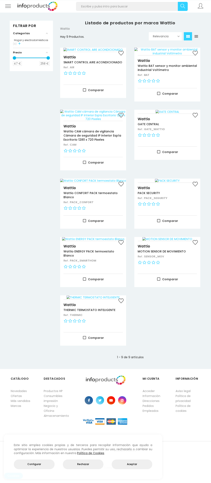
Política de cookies (183, 408)
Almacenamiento (56, 416)
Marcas (16, 406)
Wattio (69, 57)
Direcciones (151, 401)
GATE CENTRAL (148, 124)
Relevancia (161, 36)
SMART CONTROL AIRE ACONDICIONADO (92, 62)
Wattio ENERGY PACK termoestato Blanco (88, 253)
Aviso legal (183, 391)
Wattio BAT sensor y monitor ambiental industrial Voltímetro (167, 68)
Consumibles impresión (53, 398)
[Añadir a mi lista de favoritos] (121, 53)
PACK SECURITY (149, 193)
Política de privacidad (183, 398)
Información (151, 396)
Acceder (149, 391)
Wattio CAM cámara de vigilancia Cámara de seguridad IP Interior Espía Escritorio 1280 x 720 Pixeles (92, 135)
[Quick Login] (201, 6)
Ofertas (16, 396)
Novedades (19, 391)
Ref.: (66, 67)
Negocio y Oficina (51, 408)
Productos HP (53, 391)
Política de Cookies (90, 453)
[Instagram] (122, 400)
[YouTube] (111, 400)
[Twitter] (100, 400)
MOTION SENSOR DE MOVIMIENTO (162, 251)
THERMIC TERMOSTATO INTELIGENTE (89, 310)
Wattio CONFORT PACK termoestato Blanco (90, 195)
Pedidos (148, 406)
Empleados (150, 411)
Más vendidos (20, 401)
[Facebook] (89, 400)
